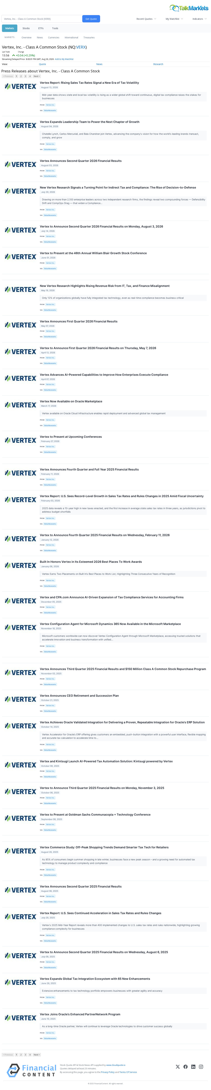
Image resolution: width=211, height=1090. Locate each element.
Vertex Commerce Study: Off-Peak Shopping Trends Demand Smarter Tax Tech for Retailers (104, 847)
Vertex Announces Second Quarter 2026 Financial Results (81, 161)
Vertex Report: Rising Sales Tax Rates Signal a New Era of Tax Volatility (89, 82)
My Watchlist (172, 18)
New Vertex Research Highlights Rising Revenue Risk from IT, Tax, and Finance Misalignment (105, 286)
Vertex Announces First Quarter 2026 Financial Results (79, 321)
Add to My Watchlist (64, 59)
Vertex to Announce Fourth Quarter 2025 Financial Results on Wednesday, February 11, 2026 (105, 535)
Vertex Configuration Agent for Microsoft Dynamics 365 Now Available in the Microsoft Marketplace (110, 624)
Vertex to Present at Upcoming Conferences (71, 436)
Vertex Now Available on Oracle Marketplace (71, 401)
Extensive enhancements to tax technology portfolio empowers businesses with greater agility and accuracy (102, 990)
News (40, 37)
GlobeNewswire (50, 110)
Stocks (26, 28)
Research (158, 64)
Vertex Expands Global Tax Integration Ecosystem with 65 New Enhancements (95, 978)
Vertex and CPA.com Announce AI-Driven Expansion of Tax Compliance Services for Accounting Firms (112, 597)
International (71, 37)
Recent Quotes (144, 18)
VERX (81, 47)
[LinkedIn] (193, 1070)
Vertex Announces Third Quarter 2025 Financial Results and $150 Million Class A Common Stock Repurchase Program (123, 669)
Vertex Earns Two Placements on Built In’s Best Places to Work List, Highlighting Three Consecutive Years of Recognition (109, 573)
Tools (55, 28)
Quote (42, 64)
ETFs (41, 28)
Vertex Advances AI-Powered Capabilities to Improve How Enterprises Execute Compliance (104, 374)
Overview (26, 37)
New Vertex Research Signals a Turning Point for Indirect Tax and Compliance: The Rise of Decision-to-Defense (118, 187)
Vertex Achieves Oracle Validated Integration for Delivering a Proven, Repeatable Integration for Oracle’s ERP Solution (122, 722)
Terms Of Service (128, 1072)
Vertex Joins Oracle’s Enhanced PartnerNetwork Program (80, 1014)
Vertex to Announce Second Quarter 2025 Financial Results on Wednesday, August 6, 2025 (104, 952)
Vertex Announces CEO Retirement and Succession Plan (79, 695)
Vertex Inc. (50, 105)
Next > (37, 76)
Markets (9, 28)
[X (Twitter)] (177, 1070)
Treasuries (89, 37)
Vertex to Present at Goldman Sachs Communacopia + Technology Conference (95, 814)
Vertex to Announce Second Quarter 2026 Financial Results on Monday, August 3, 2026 (101, 226)
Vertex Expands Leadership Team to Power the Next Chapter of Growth (89, 122)
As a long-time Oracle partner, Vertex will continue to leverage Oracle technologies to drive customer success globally (107, 1026)
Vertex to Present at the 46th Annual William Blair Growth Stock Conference (93, 253)
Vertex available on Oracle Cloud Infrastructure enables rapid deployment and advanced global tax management (104, 413)
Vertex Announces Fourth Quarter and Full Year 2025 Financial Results (89, 469)
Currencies (53, 37)
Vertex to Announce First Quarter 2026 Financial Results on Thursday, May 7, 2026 (98, 348)
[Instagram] (201, 1070)
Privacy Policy (108, 1072)
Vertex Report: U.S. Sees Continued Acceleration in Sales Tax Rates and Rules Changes (100, 913)
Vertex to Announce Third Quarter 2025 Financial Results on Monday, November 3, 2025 (102, 788)
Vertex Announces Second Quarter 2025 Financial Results (81, 886)
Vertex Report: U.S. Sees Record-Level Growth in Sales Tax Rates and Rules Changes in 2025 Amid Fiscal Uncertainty (122, 496)
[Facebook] (185, 1070)
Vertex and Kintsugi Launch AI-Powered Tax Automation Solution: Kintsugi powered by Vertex (106, 761)
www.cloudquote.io (115, 1065)
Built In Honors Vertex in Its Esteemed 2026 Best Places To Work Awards (91, 561)
